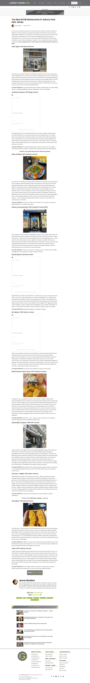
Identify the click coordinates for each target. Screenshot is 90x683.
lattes (18, 560)
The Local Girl (34, 654)
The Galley (15, 501)
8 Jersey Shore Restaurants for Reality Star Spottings (37, 151)
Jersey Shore (19, 3)
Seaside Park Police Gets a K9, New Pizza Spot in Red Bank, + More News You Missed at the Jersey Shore (38, 643)
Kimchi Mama (16, 254)
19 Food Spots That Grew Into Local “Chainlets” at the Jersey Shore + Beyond (38, 637)
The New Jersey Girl (35, 667)
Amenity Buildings (63, 658)
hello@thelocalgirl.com (25, 674)
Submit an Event (49, 656)
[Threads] (77, 7)
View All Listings (63, 654)
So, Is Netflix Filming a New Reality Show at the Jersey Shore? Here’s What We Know (38, 630)
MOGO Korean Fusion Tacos (21, 371)
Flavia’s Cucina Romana (20, 207)
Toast (13, 548)
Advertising (62, 664)
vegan (52, 74)
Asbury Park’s (50, 399)
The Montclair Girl (35, 658)
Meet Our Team (62, 670)
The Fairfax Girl (34, 663)
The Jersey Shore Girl (36, 661)
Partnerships (62, 666)
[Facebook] (69, 7)
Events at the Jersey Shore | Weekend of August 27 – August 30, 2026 (38, 611)
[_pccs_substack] (79, 7)
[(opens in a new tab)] (20, 612)
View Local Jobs (48, 667)
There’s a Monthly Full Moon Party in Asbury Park (35, 623)
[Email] (73, 7)
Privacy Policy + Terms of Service (25, 679)
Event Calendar (48, 654)
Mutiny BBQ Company (19, 422)
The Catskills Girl (35, 665)
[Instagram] (71, 7)
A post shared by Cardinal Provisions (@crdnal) (26, 129)
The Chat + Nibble (18, 474)
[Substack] (63, 676)
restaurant (33, 238)
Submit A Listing (63, 656)
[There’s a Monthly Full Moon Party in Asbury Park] (20, 625)
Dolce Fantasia (17, 154)
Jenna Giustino (18, 25)
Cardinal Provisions (18, 92)
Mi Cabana (15, 312)
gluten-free (53, 138)
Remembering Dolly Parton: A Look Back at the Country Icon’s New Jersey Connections (38, 618)
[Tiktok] (75, 7)
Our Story (61, 668)
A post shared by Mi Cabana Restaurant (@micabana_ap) (25, 349)
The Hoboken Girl (35, 656)
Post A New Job (48, 669)
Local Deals (48, 661)
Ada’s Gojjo (15, 46)
